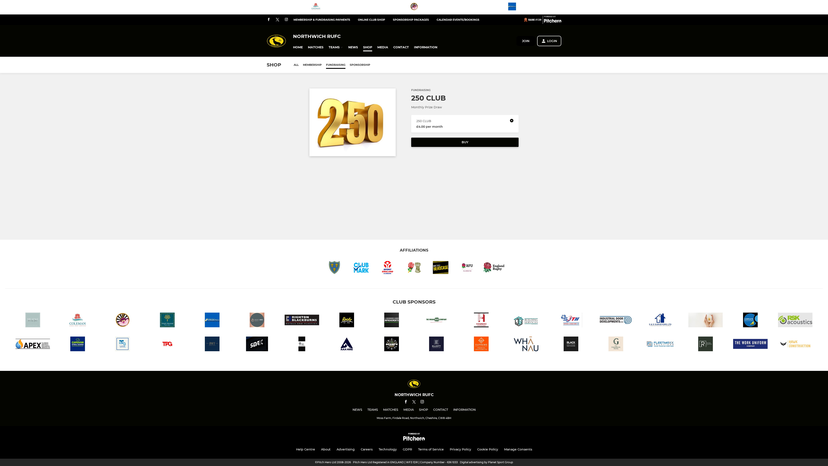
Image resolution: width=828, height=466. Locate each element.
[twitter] (277, 19)
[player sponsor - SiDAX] (257, 345)
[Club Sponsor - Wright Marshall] (167, 321)
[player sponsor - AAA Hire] (346, 345)
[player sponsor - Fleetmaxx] (660, 345)
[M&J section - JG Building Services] (526, 321)
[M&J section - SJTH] (571, 321)
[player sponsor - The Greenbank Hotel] (616, 345)
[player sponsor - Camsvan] (77, 345)
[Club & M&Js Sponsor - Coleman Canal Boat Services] (316, 7)
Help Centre (305, 449)
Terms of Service (431, 449)
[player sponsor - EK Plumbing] (122, 345)
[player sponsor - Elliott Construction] (436, 345)
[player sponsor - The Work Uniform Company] (750, 345)
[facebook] (269, 19)
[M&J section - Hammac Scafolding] (481, 321)
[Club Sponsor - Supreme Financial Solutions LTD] (481, 345)
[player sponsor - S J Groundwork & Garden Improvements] (391, 321)
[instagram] (286, 19)
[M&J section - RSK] (795, 321)
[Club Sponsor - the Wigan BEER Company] (436, 321)
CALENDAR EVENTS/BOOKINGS (458, 19)
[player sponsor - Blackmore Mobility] (571, 345)
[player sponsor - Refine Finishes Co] (705, 345)
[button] (297, 47)
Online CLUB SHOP (371, 19)
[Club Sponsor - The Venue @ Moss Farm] (33, 321)
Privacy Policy (460, 449)
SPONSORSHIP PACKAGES (411, 19)
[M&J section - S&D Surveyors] (660, 321)
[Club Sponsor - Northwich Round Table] (414, 7)
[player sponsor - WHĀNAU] (526, 345)
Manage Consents (518, 449)
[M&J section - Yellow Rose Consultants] (705, 321)
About (326, 449)
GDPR (407, 449)
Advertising (346, 449)
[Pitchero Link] (552, 21)
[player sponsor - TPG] (167, 345)
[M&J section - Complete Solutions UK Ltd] (750, 321)
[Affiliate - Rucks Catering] (346, 321)
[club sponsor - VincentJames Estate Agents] (257, 321)
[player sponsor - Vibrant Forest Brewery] (302, 345)
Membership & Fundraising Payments (321, 19)
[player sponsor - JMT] (212, 345)
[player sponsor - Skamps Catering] (391, 345)
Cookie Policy (487, 449)
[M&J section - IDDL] (616, 321)
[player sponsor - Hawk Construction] (795, 345)
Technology (388, 449)
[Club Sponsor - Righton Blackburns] (302, 321)
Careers (367, 449)
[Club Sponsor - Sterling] (512, 7)
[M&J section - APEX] (33, 345)
